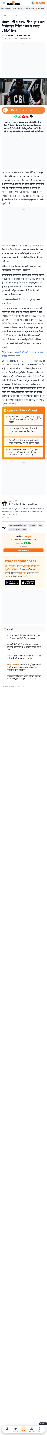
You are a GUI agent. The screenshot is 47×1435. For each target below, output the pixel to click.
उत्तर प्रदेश (21, 8)
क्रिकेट (8, 569)
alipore (32, 525)
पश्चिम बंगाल (30, 8)
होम (2, 8)
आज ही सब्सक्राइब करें (24, 550)
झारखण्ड (8, 8)
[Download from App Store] (28, 582)
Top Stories (13, 15)
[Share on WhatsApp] (15, 116)
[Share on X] (31, 116)
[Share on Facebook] (19, 116)
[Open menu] (4, 3)
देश (6, 565)
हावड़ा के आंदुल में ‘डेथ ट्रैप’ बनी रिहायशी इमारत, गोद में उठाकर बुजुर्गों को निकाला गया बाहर (24, 431)
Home (4, 15)
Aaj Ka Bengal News (18, 525)
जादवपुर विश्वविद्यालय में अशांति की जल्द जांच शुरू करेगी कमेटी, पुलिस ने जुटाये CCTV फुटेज (24, 677)
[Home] (13, 3)
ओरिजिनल (41, 8)
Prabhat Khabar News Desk (24, 504)
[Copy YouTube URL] (23, 116)
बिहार (14, 8)
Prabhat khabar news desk (20, 35)
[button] (23, 91)
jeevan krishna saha (18, 529)
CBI (40, 525)
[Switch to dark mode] (33, 3)
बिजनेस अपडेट (30, 565)
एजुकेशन (12, 565)
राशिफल (15, 569)
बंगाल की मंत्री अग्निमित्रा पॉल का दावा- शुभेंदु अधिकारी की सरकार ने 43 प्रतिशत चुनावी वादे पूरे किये (25, 419)
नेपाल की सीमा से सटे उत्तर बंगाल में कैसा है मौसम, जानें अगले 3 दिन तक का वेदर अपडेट (24, 441)
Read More (6, 518)
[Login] (23, 1429)
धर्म (38, 565)
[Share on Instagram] (27, 116)
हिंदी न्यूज (22, 572)
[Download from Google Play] (12, 582)
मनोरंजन (20, 565)
